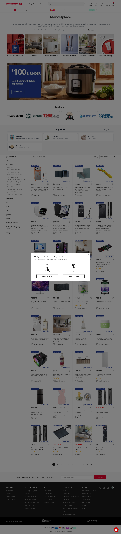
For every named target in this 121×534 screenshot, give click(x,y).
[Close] (88, 255)
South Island (74, 276)
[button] (116, 529)
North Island (47, 276)
